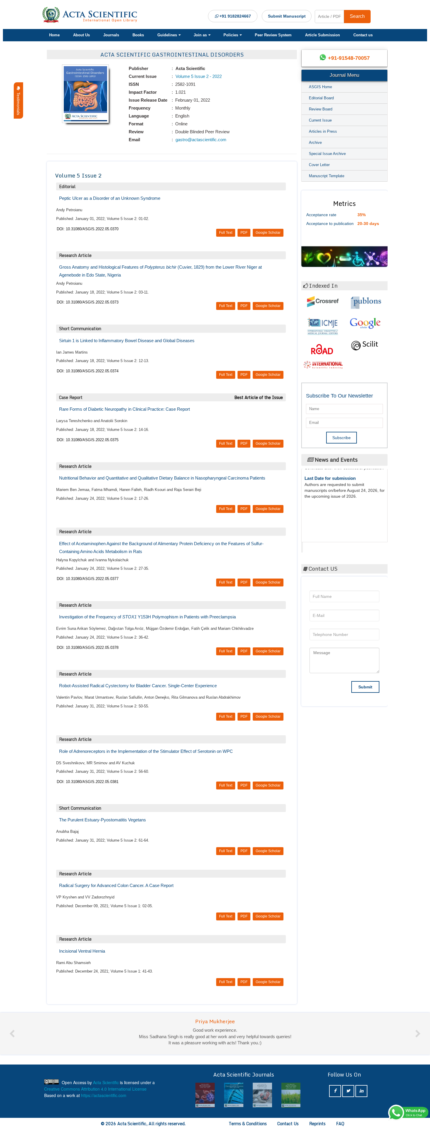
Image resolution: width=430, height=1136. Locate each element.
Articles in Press (323, 131)
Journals (111, 35)
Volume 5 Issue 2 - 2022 (198, 76)
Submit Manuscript (287, 16)
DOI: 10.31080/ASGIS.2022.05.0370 (87, 229)
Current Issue (320, 120)
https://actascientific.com (103, 1102)
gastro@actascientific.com (200, 139)
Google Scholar (268, 233)
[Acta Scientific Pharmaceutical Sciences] (229, 1101)
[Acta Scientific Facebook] (335, 1097)
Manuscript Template (326, 176)
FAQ (340, 1130)
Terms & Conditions (248, 1130)
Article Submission (322, 35)
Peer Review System (273, 35)
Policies (230, 35)
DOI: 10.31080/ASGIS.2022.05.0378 (87, 647)
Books (138, 35)
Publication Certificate (327, 497)
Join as (200, 35)
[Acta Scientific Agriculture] (286, 1101)
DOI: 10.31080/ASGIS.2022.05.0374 (87, 371)
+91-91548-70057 (349, 58)
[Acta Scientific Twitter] (348, 1097)
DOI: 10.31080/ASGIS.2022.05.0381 (87, 781)
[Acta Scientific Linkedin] (361, 1097)
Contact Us (288, 1130)
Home (54, 35)
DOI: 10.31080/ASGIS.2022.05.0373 (87, 302)
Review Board (320, 109)
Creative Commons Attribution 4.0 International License (95, 1095)
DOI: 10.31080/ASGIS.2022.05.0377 (87, 578)
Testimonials (18, 102)
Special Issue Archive (327, 153)
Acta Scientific (325, 546)
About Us (81, 35)
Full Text (225, 233)
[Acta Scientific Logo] (91, 15)
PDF (243, 233)
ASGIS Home (320, 87)
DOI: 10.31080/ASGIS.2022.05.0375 (87, 440)
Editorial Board (321, 98)
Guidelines (167, 35)
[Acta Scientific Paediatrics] (257, 1101)
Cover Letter (319, 165)
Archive (315, 142)
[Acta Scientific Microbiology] (200, 1101)
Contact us (363, 35)
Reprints (317, 1130)
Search (357, 16)
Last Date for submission (330, 520)
